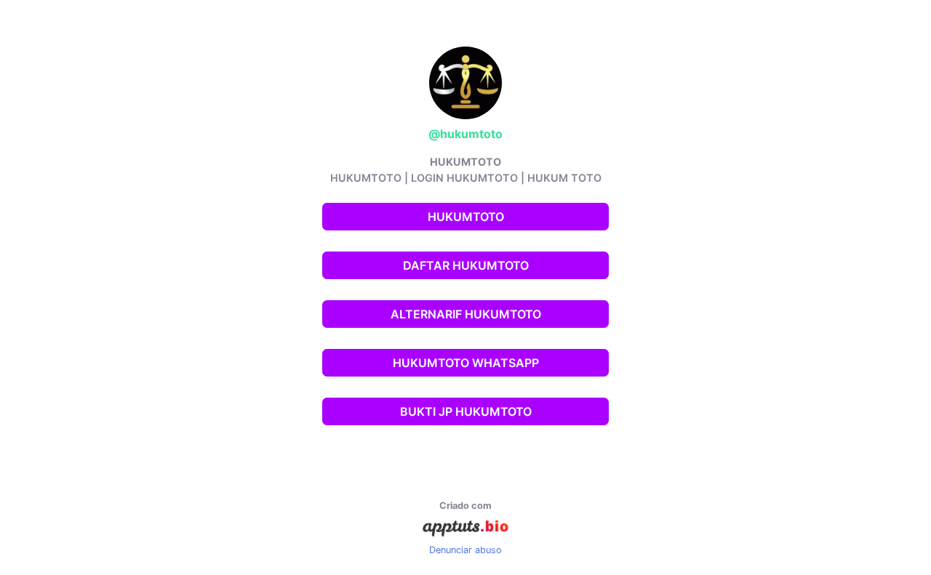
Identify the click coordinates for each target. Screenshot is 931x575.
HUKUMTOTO (466, 216)
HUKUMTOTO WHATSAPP (466, 362)
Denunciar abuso (465, 549)
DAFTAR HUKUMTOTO (466, 265)
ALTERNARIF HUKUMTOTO (466, 314)
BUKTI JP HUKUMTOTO (466, 411)
